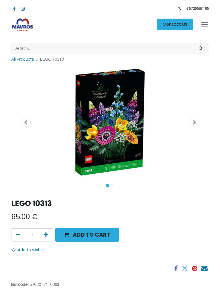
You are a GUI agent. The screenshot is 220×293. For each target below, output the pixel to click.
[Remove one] (18, 234)
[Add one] (46, 234)
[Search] (201, 48)
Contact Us (175, 24)
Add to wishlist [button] (32, 250)
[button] (26, 122)
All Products (22, 59)
